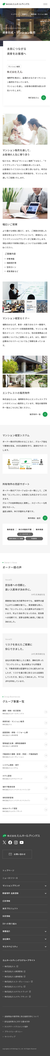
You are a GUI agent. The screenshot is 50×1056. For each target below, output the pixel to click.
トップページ (15, 14)
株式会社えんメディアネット (16, 996)
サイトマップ (10, 1036)
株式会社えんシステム (14, 986)
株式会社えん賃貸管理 (14, 971)
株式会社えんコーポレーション (17, 981)
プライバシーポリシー (14, 1031)
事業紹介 (25, 14)
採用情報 (6, 916)
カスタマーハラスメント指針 (16, 1026)
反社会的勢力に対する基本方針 (17, 1021)
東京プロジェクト (10, 908)
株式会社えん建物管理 (14, 976)
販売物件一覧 (35, 414)
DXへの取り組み (10, 923)
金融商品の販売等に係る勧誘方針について (22, 1016)
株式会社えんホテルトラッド (16, 991)
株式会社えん (33, 97)
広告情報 (6, 901)
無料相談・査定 (34, 518)
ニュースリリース (10, 878)
